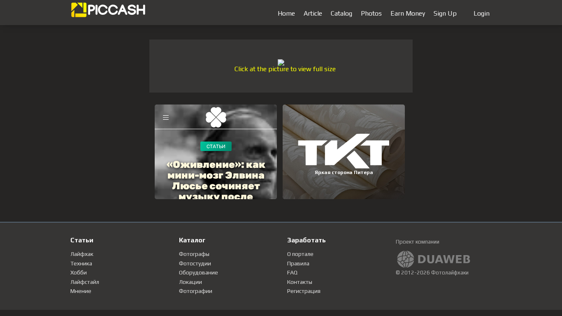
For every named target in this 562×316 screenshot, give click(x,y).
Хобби (78, 272)
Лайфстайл (84, 282)
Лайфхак (81, 254)
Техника (81, 263)
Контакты (299, 282)
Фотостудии (195, 263)
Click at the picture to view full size (285, 69)
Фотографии (195, 291)
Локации (190, 282)
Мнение (80, 291)
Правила (298, 263)
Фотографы (194, 254)
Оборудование (198, 272)
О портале (300, 254)
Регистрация (303, 291)
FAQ (292, 272)
